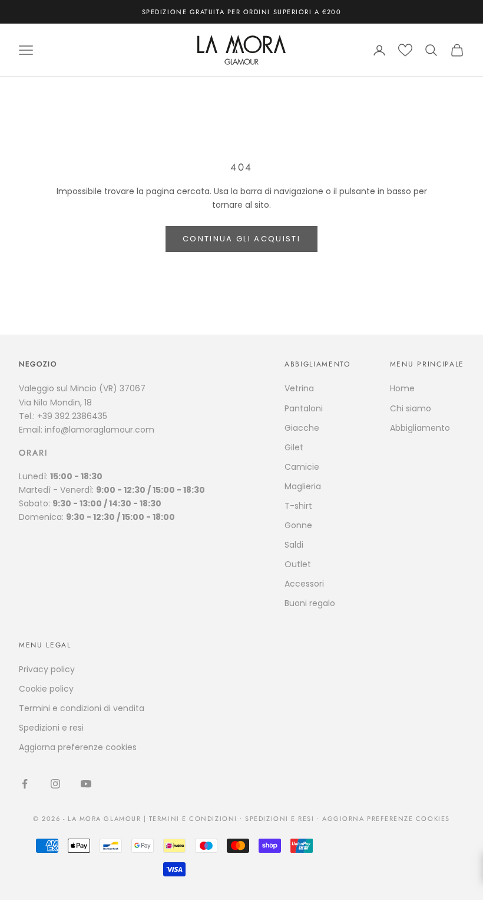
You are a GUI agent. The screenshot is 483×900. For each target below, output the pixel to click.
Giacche (301, 428)
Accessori (304, 584)
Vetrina (299, 388)
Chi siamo (410, 408)
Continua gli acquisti (241, 238)
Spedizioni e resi (51, 728)
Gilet (293, 447)
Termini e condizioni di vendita (81, 708)
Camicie (301, 467)
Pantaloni (303, 408)
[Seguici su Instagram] (55, 784)
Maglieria (302, 486)
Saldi (293, 545)
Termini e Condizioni (193, 818)
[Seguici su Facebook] (25, 784)
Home (402, 388)
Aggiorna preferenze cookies (78, 747)
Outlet (297, 564)
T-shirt (298, 506)
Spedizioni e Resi (279, 818)
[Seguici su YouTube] (86, 784)
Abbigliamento (420, 428)
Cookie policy (46, 689)
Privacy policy (47, 669)
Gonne (298, 525)
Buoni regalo (309, 603)
